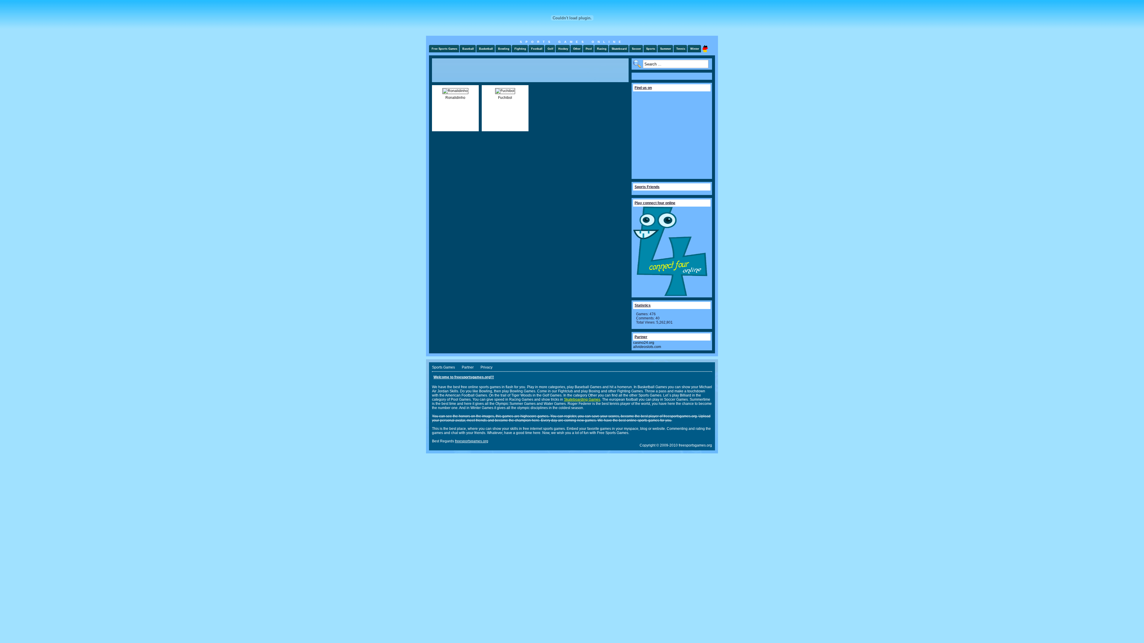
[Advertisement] (530, 70)
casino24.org (643, 343)
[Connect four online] (670, 295)
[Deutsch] (705, 48)
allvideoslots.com (647, 347)
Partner (468, 367)
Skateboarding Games (582, 399)
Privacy (486, 367)
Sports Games (443, 367)
